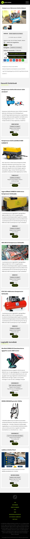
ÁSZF (15, 509)
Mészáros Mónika (15, 475)
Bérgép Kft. (15, 226)
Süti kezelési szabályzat (15, 517)
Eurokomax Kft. (15, 383)
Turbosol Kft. (15, 175)
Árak (15, 512)
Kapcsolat (15, 519)
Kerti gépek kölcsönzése (15, 385)
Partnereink (15, 505)
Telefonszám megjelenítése (13, 42)
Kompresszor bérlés (16, 47)
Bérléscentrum (4, 1)
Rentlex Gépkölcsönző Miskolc (16, 33)
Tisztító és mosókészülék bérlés (15, 436)
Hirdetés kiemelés (15, 507)
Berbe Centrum (15, 124)
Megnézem (15, 134)
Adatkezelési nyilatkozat (15, 514)
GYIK (15, 502)
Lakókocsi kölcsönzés (15, 477)
